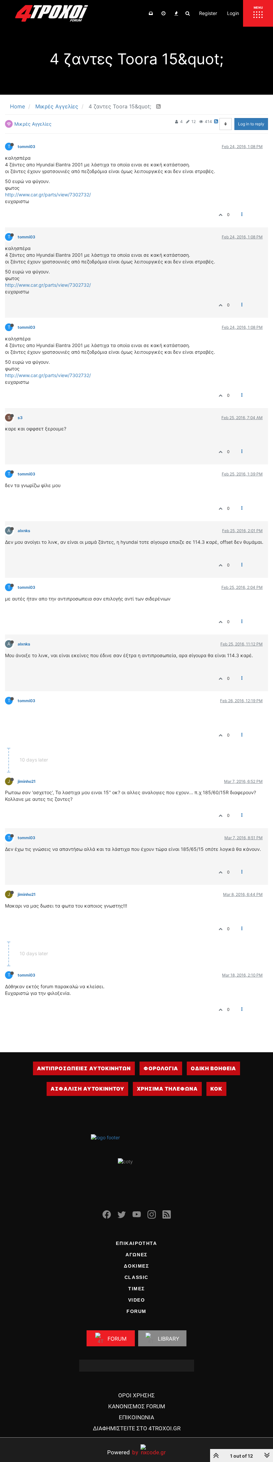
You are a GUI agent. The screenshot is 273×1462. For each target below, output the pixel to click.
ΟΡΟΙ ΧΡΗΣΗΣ (136, 1395)
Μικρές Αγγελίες (33, 124)
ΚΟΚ (216, 1089)
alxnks (24, 530)
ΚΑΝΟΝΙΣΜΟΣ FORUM (136, 1406)
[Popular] (176, 13)
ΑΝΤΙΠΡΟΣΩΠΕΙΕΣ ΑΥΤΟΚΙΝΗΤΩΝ (84, 1068)
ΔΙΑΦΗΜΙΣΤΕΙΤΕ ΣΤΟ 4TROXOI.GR (136, 1428)
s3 (20, 417)
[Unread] (150, 13)
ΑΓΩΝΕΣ (136, 1254)
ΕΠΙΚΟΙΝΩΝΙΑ (136, 1417)
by (122, 1452)
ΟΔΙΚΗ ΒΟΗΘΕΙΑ (213, 1068)
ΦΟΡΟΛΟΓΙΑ (160, 1068)
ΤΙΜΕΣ (136, 1288)
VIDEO (136, 1300)
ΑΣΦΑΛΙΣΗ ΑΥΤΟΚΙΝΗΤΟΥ (87, 1089)
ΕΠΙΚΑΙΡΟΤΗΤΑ (136, 1243)
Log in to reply (251, 123)
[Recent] (163, 13)
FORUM (136, 1311)
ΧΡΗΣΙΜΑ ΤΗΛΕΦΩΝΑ (167, 1089)
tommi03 (26, 146)
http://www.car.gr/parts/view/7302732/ (48, 194)
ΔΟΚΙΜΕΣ (136, 1266)
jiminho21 (27, 781)
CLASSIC (136, 1277)
